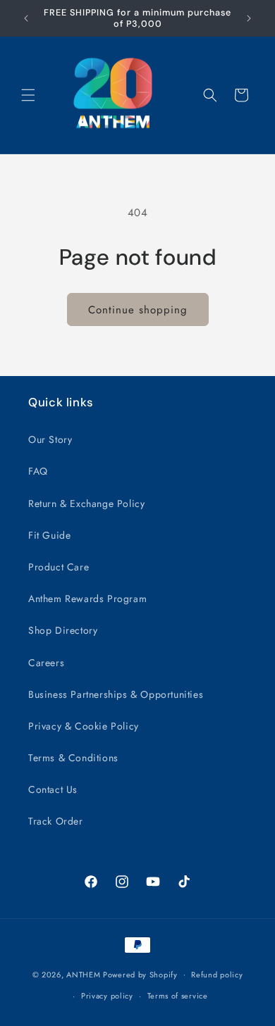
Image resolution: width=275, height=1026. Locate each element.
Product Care (58, 567)
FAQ (38, 471)
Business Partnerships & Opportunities (115, 694)
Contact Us (53, 789)
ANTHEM (83, 974)
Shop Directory (62, 630)
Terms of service (177, 995)
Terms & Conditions (73, 758)
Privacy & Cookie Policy (83, 726)
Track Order (55, 821)
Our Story (50, 439)
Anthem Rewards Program (87, 599)
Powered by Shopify (140, 974)
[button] (28, 95)
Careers (46, 663)
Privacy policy (107, 995)
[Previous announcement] (26, 18)
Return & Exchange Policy (86, 503)
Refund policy (217, 974)
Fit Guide (49, 535)
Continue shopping (138, 310)
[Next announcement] (248, 18)
